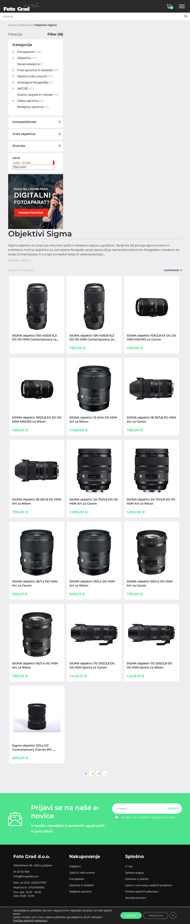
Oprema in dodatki (81, 885)
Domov (13, 25)
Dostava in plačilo (136, 879)
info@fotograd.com (26, 876)
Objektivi (26, 25)
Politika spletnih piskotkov (30, 920)
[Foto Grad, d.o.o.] (22, 6)
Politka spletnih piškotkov (142, 891)
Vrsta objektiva (23, 134)
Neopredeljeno (28, 64)
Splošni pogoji (134, 872)
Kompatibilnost (24, 122)
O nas (129, 866)
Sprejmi (131, 915)
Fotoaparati (76, 879)
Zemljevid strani (135, 898)
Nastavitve (156, 915)
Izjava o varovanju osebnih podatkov (148, 885)
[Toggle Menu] (182, 6)
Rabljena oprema (30, 107)
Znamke (18, 146)
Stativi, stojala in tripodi (35, 94)
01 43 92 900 (21, 871)
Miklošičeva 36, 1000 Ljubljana (32, 865)
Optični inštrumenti (82, 872)
